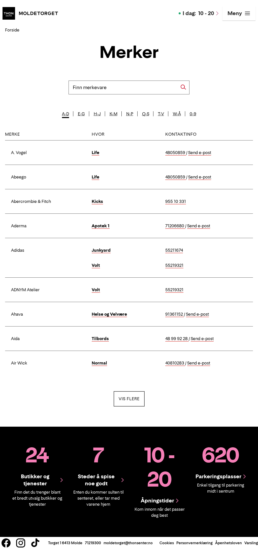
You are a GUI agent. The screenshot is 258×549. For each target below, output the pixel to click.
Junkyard (101, 250)
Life (95, 152)
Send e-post (199, 153)
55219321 (174, 265)
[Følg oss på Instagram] (21, 543)
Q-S (145, 113)
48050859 (175, 153)
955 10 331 (175, 201)
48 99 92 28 (177, 339)
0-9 (193, 113)
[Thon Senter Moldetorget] (30, 12)
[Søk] (183, 87)
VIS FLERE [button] (132, 398)
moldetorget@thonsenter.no (128, 543)
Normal (99, 362)
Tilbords (100, 338)
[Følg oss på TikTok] (35, 543)
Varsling (251, 543)
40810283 (175, 363)
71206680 (175, 226)
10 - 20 (198, 13)
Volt (96, 265)
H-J (97, 113)
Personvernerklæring (194, 543)
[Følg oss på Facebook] (6, 543)
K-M (113, 113)
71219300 (93, 543)
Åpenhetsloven (228, 543)
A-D (65, 113)
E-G (81, 113)
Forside (12, 29)
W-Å (177, 113)
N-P (129, 113)
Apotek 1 (101, 225)
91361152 (174, 314)
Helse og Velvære (109, 314)
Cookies (166, 543)
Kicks (97, 201)
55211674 (174, 250)
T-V (161, 113)
